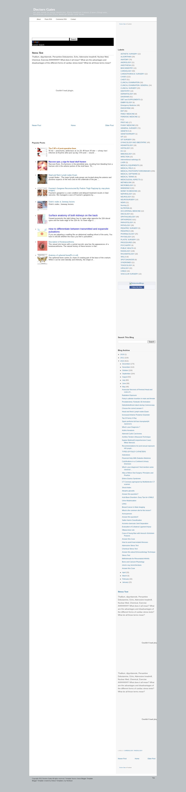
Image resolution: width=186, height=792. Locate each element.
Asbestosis (126, 455)
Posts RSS (48, 19)
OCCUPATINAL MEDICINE (131, 211)
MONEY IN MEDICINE (129, 191)
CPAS (124, 504)
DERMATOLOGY (127, 94)
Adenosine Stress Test (130, 546)
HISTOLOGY (125, 148)
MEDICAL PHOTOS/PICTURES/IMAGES (136, 171)
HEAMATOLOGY (127, 145)
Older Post (109, 125)
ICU (122, 151)
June (124, 383)
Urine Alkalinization (129, 501)
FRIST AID (124, 122)
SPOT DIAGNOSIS (127, 260)
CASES (123, 77)
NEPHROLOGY (126, 194)
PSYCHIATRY (126, 245)
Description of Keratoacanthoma (61, 242)
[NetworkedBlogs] (136, 283)
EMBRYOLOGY (126, 102)
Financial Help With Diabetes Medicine (136, 458)
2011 (122, 358)
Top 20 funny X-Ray (129, 418)
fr (121, 120)
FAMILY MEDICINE (128, 114)
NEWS (123, 202)
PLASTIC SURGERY (128, 240)
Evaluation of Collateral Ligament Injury (136, 527)
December (126, 364)
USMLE (123, 271)
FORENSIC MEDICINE (129, 117)
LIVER (123, 162)
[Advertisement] (64, 28)
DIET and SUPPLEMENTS (130, 100)
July (124, 380)
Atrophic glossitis (128, 491)
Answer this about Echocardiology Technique (138, 552)
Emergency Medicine (128, 105)
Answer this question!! (130, 517)
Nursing (123, 205)
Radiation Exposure (129, 395)
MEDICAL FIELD (127, 168)
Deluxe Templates (57, 781)
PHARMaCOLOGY (128, 234)
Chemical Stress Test (130, 549)
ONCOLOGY (125, 214)
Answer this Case (128, 539)
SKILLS (123, 257)
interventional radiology (129, 160)
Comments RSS (61, 19)
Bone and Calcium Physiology (133, 562)
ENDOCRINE (126, 108)
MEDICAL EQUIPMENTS (130, 165)
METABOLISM (126, 182)
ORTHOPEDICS (127, 220)
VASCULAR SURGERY (129, 274)
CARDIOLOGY (126, 71)
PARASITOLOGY (127, 222)
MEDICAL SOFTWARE (129, 174)
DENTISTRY (125, 91)
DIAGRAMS (125, 97)
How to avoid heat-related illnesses (135, 542)
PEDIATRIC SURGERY (129, 228)
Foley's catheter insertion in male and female (138, 399)
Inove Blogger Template (85, 778)
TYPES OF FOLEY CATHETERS (134, 452)
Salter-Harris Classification (132, 520)
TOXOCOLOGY (126, 265)
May (124, 387)
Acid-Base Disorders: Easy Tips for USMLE (138, 497)
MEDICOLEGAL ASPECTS (130, 180)
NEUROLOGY (126, 197)
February (125, 579)
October (125, 370)
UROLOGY (125, 268)
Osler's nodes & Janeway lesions (62, 202)
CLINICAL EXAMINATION (130, 82)
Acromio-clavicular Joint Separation (135, 523)
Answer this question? (130, 494)
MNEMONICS (126, 188)
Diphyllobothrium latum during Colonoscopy (138, 405)
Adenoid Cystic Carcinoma (132, 434)
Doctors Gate (122, 24)
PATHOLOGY (125, 225)
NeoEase (69, 781)
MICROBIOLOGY (127, 185)
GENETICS (125, 131)
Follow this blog (137, 287)
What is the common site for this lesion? (136, 510)
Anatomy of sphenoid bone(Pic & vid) (63, 255)
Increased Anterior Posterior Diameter (136, 415)
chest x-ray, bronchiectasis (131, 565)
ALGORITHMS (126, 57)
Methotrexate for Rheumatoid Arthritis (135, 559)
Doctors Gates (44, 9)
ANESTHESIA (126, 65)
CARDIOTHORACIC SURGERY (132, 74)
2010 (122, 361)
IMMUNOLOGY (126, 154)
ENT (122, 111)
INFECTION (125, 157)
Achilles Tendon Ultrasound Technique (136, 437)
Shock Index (126, 488)
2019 (122, 354)
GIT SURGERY (126, 140)
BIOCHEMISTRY (127, 68)
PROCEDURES (126, 242)
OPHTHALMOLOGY (128, 217)
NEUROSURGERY (128, 200)
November (126, 367)
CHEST (123, 80)
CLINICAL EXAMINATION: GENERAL (134, 85)
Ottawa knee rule (128, 530)
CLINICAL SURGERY (129, 88)
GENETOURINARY (128, 134)
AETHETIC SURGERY (129, 54)
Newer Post (36, 125)
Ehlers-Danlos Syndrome (131, 479)
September (126, 374)
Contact (73, 19)
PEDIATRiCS (125, 231)
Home (32, 19)
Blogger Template (37, 781)
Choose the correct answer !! (132, 408)
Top (153, 778)
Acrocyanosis (127, 514)
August (125, 377)
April (124, 572)
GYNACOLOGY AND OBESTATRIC (134, 142)
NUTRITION (125, 208)
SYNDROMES (126, 262)
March (124, 576)
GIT (122, 137)
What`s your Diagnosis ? (131, 427)
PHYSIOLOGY (126, 237)
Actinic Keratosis (128, 430)
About (39, 19)
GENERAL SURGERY (129, 128)
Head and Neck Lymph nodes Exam (63, 175)
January (125, 582)
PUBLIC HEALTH (127, 248)
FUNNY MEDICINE (128, 125)
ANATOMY (125, 60)
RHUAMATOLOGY (127, 254)
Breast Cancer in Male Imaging (133, 507)
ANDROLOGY (126, 62)
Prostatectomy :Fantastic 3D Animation (136, 402)
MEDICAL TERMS (127, 177)
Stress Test (126, 555)
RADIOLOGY (125, 251)
